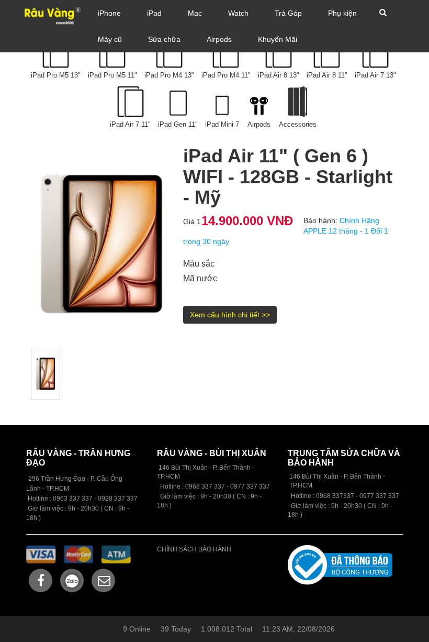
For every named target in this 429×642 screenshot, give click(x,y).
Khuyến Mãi (277, 39)
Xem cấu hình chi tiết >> (230, 315)
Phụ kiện (342, 13)
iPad (154, 13)
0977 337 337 (379, 496)
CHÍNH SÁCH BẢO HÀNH (194, 549)
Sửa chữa (164, 39)
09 (189, 486)
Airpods (219, 39)
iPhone (109, 13)
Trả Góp (288, 13)
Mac (195, 13)
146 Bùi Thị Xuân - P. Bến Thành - (336, 481)
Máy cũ (110, 39)
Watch (238, 13)
